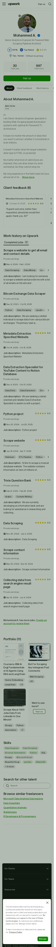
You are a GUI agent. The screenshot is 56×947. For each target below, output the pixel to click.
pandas (27, 762)
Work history (42, 88)
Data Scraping (30, 748)
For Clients (10, 868)
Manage (43, 939)
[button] (38, 35)
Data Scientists (11, 803)
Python (33, 753)
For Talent (9, 879)
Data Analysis (12, 748)
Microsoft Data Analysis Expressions (23, 798)
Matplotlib (41, 762)
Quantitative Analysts (15, 807)
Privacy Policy (15, 932)
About (9, 88)
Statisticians (10, 812)
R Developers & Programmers (19, 816)
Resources (10, 889)
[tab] (16, 242)
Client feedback (24, 88)
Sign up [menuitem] (41, 4)
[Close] (47, 902)
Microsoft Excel (24, 757)
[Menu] (4, 4)
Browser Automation (15, 753)
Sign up (27, 78)
